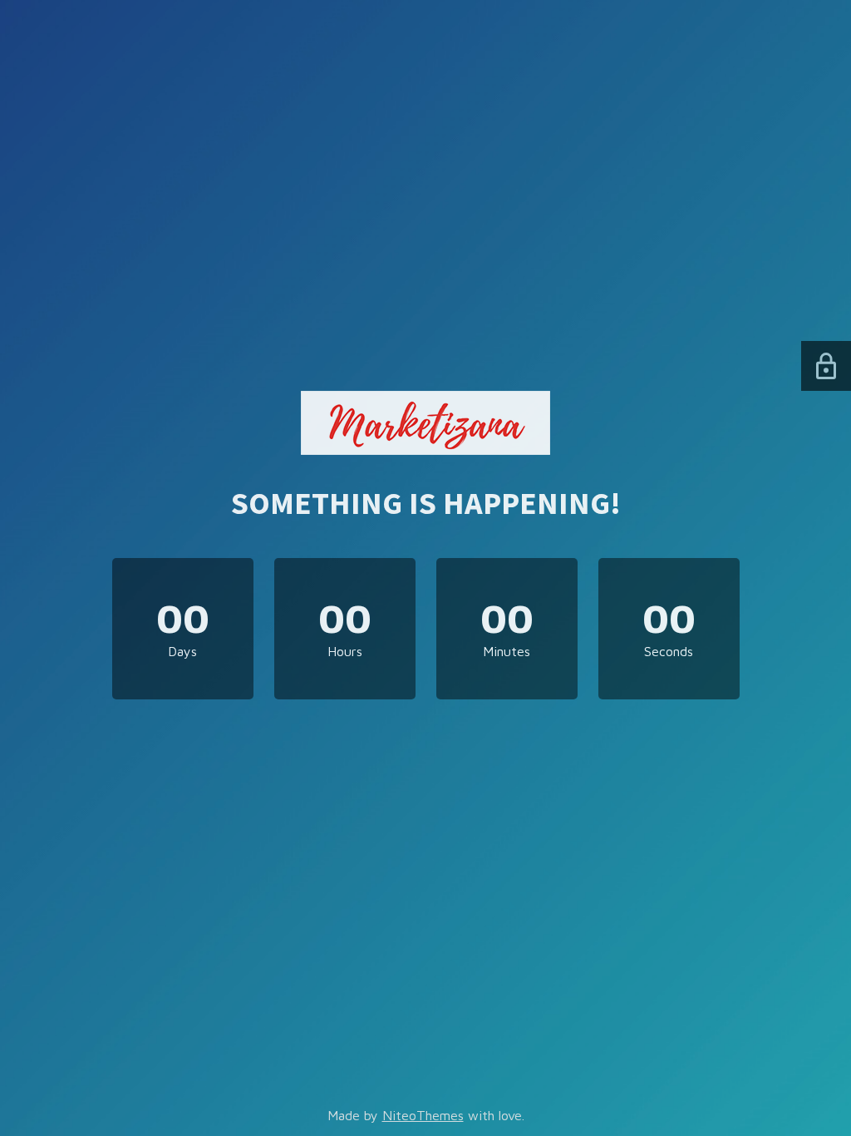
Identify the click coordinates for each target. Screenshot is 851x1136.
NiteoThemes (423, 1115)
